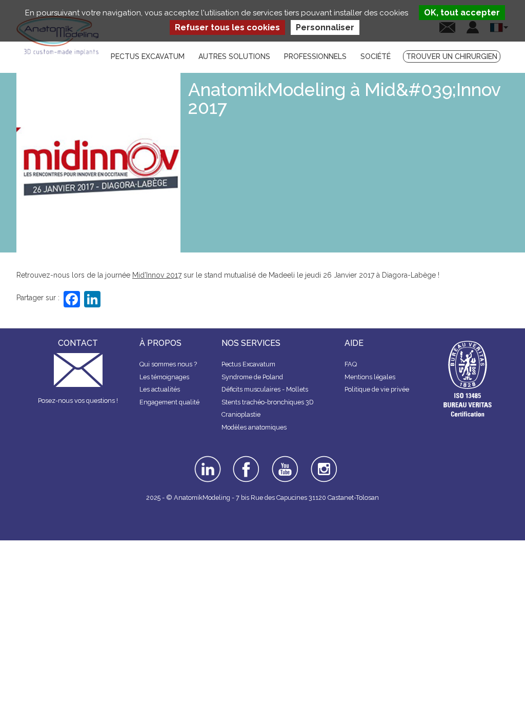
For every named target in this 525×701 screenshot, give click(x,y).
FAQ (351, 364)
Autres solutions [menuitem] (234, 56)
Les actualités (159, 389)
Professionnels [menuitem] (315, 56)
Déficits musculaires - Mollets (264, 389)
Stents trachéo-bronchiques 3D (267, 402)
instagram (323, 463)
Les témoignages (164, 377)
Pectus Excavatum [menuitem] (148, 56)
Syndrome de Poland (252, 377)
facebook (246, 459)
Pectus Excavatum (248, 364)
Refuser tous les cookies (227, 27)
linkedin (206, 459)
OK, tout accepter (462, 12)
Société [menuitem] (375, 56)
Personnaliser (325, 27)
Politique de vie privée (377, 389)
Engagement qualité (169, 402)
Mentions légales (370, 377)
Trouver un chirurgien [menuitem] (451, 56)
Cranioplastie (240, 414)
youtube (284, 459)
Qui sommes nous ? (168, 364)
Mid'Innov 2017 (156, 275)
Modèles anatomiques (254, 427)
